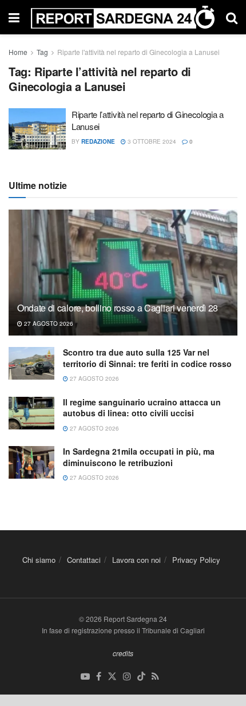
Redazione (98, 141)
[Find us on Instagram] (127, 676)
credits (123, 653)
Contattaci (84, 559)
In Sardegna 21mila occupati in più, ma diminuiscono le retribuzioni (139, 456)
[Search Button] (231, 17)
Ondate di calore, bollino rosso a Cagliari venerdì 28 (117, 307)
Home (18, 52)
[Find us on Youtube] (85, 676)
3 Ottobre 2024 (151, 141)
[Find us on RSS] (155, 676)
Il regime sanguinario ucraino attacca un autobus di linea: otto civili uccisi (142, 407)
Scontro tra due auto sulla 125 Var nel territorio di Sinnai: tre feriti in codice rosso (147, 357)
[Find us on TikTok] (141, 676)
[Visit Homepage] (123, 17)
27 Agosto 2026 (47, 324)
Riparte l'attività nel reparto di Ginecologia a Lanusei (138, 52)
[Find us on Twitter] (112, 676)
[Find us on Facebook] (98, 676)
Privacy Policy (196, 559)
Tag (42, 52)
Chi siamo (38, 559)
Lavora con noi (136, 559)
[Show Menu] (14, 17)
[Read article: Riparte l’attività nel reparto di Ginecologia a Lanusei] (37, 128)
